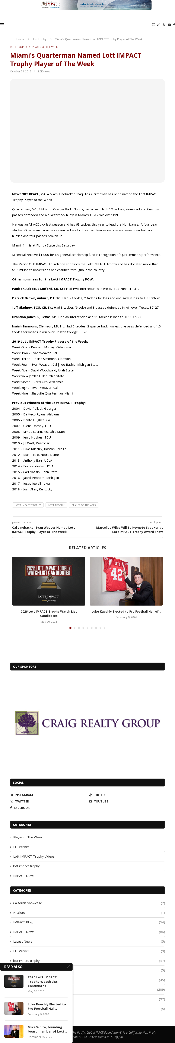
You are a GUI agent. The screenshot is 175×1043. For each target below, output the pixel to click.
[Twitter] (164, 25)
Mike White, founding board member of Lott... (47, 1029)
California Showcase (89, 903)
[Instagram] (153, 25)
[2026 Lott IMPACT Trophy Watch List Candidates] (48, 581)
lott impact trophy (26, 866)
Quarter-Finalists (89, 1008)
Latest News (89, 941)
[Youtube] (169, 25)
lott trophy (40, 39)
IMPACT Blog (89, 922)
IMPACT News (24, 875)
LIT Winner (21, 847)
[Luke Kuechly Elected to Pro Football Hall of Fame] (126, 581)
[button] (18, 592)
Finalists (89, 912)
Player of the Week (84, 505)
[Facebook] (174, 25)
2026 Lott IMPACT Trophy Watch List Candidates (49, 613)
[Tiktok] (158, 25)
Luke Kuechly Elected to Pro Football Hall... (47, 1006)
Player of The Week (27, 837)
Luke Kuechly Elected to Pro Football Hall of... (126, 611)
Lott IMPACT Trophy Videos (34, 856)
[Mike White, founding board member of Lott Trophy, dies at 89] (13, 1031)
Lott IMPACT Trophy (28, 505)
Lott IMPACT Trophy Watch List (89, 980)
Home (20, 39)
